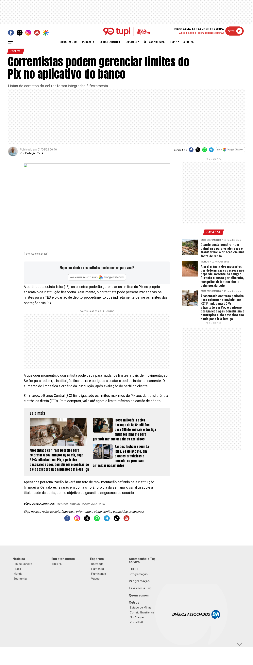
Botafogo (97, 564)
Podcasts (88, 42)
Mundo (18, 574)
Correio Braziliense (142, 612)
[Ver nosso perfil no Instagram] (77, 520)
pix (103, 504)
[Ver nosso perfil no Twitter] (87, 520)
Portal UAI (136, 622)
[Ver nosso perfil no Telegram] (107, 520)
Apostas (188, 42)
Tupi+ (173, 42)
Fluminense (98, 574)
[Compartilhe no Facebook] (191, 151)
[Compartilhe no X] (197, 151)
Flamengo (97, 569)
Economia (90, 504)
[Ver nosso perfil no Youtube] (126, 520)
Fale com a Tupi (140, 588)
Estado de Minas (140, 607)
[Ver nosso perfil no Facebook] (67, 520)
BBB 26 (57, 564)
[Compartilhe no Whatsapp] (204, 151)
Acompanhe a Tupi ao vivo (142, 560)
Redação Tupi (34, 153)
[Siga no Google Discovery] (230, 152)
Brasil (75, 504)
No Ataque (137, 617)
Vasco (95, 578)
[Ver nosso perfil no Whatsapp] (97, 520)
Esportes (131, 42)
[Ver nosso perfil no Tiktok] (117, 520)
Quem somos (139, 595)
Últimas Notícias (153, 42)
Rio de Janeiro (68, 42)
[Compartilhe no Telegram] (211, 151)
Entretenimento (110, 42)
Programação (139, 574)
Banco (63, 504)
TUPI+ (133, 569)
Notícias (19, 559)
